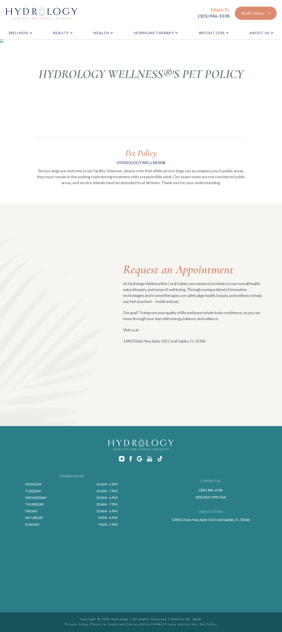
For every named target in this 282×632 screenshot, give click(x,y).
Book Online (252, 13)
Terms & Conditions (109, 624)
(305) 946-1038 (214, 16)
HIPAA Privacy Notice (171, 624)
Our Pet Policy (204, 624)
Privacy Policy (77, 624)
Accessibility (139, 624)
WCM (197, 619)
